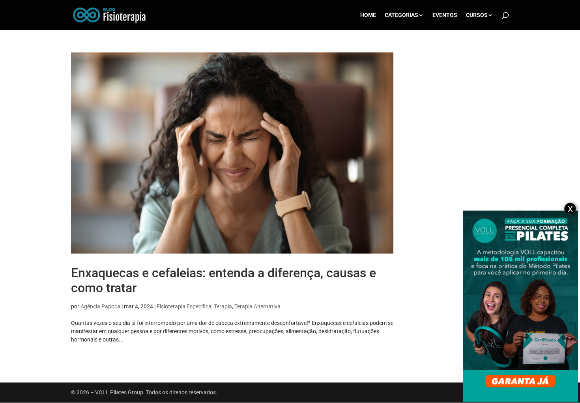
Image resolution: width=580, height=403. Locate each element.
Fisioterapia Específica (184, 306)
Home (368, 15)
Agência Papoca (100, 306)
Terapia (223, 306)
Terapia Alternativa (257, 306)
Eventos (444, 15)
